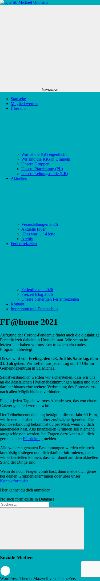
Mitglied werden (24, 103)
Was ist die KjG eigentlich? (44, 154)
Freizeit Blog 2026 (37, 294)
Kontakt (17, 304)
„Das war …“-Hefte (38, 234)
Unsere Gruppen (35, 164)
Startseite (18, 98)
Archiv (27, 239)
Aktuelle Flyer (33, 229)
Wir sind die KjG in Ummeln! (46, 159)
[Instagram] (5, 571)
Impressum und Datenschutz (34, 309)
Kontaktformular (14, 481)
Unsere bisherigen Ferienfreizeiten (50, 299)
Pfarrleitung (33, 438)
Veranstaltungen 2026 (39, 224)
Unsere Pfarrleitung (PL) (42, 168)
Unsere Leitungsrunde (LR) (44, 173)
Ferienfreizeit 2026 (37, 289)
